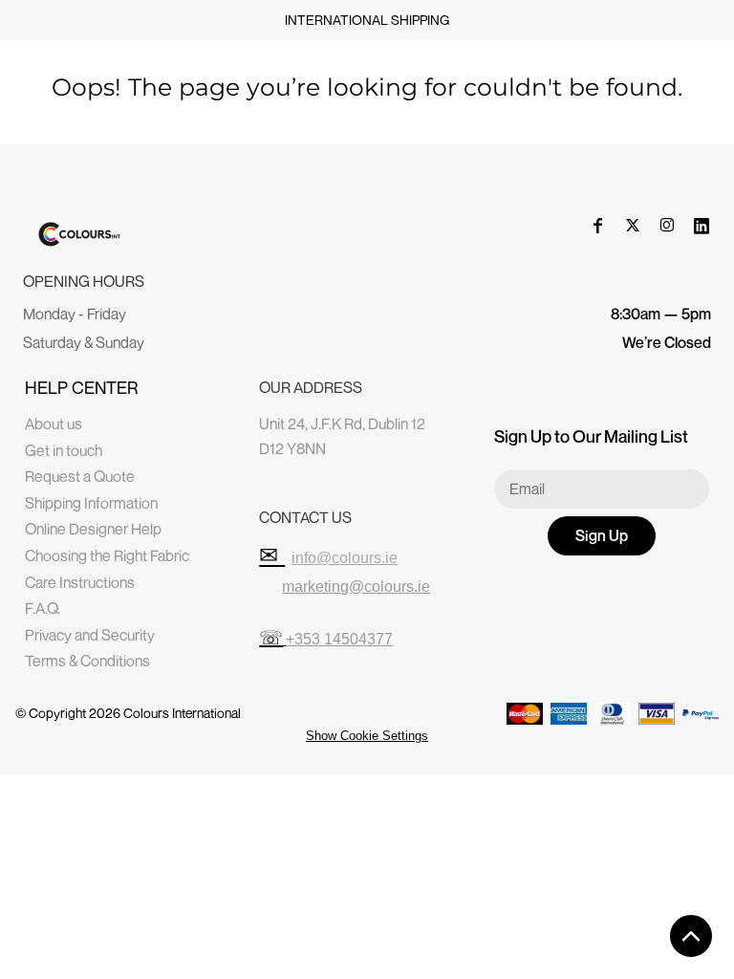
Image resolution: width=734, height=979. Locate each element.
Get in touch (63, 450)
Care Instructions (80, 582)
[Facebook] (598, 225)
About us (53, 423)
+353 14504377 (339, 639)
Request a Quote (80, 476)
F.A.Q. (42, 608)
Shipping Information (91, 502)
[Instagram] (667, 225)
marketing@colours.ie (356, 586)
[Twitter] (632, 225)
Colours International (182, 713)
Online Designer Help (93, 528)
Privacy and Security (90, 634)
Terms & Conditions (87, 660)
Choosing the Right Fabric (107, 555)
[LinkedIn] (701, 225)
